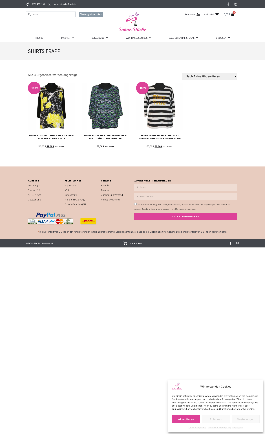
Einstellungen (245, 419)
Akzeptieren (186, 419)
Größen (221, 37)
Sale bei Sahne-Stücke (182, 37)
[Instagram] (235, 4)
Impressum (237, 427)
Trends (39, 37)
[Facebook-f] (228, 4)
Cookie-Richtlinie (197, 427)
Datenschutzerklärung (219, 427)
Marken (65, 37)
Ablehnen (216, 419)
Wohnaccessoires (137, 37)
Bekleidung (98, 37)
